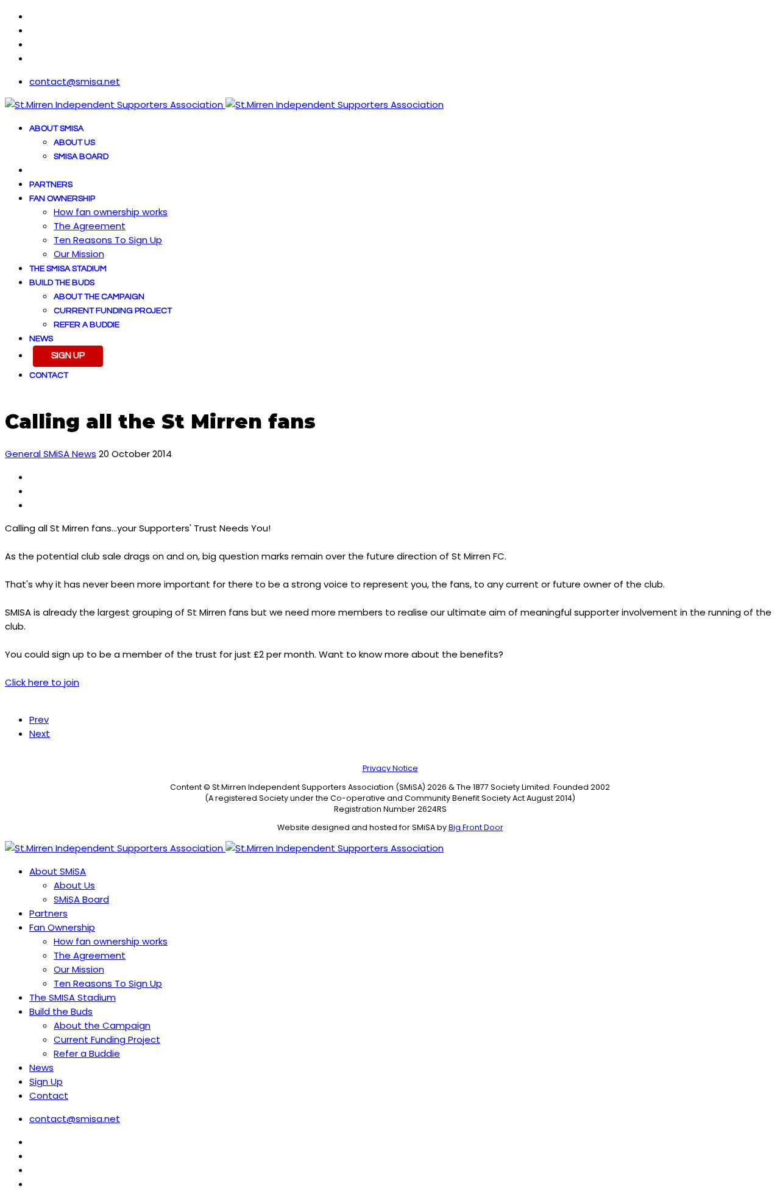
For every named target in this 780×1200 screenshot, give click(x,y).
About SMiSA (56, 128)
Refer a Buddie (86, 325)
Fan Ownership (62, 198)
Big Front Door (475, 827)
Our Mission (79, 253)
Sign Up (68, 355)
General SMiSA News (50, 453)
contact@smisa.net (74, 81)
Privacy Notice (390, 768)
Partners (51, 184)
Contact (48, 375)
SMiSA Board (81, 156)
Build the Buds (61, 283)
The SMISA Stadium (68, 268)
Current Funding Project (113, 311)
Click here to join (42, 682)
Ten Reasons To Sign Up (108, 239)
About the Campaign (99, 297)
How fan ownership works (111, 211)
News (41, 339)
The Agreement (90, 225)
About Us (74, 142)
